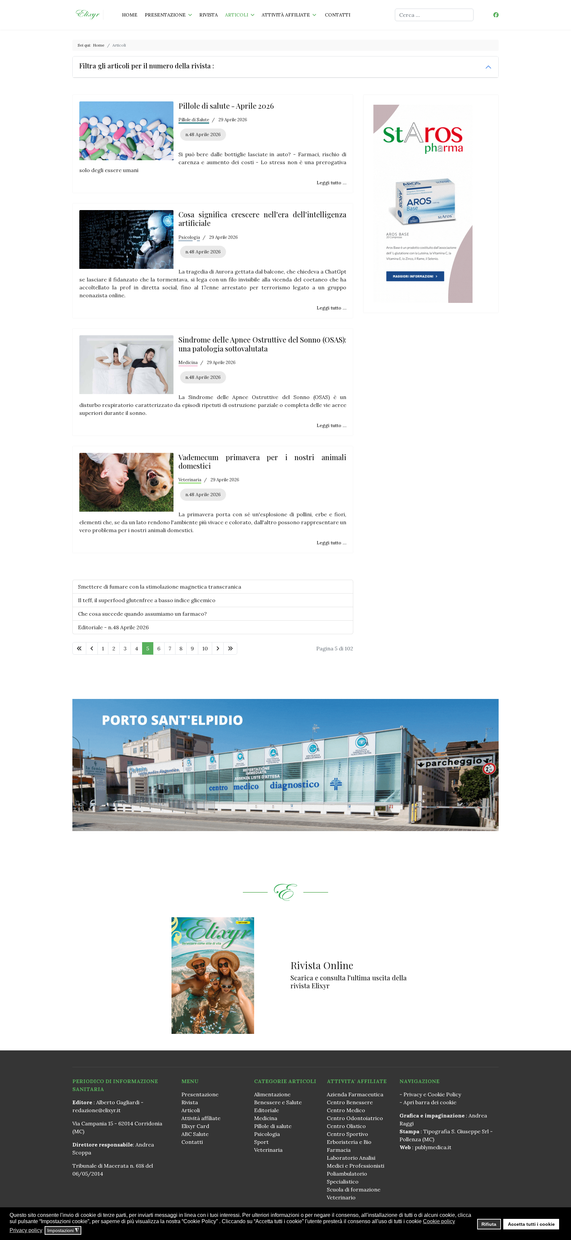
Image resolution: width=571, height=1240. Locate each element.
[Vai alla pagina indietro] (92, 648)
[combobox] (434, 15)
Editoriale (266, 1110)
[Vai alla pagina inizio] (79, 648)
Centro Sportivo (347, 1134)
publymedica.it (433, 1147)
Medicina (188, 362)
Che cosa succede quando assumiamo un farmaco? (142, 613)
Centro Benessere (350, 1102)
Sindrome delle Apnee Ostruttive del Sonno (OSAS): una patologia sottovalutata (262, 344)
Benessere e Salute (278, 1102)
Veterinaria (189, 480)
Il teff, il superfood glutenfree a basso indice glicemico (146, 600)
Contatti (337, 15)
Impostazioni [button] (63, 1230)
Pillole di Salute (193, 120)
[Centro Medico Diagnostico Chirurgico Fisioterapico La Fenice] (285, 765)
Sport (261, 1142)
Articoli (236, 15)
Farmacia (339, 1150)
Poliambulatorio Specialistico (347, 1177)
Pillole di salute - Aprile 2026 (226, 106)
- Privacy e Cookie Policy (430, 1094)
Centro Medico (346, 1110)
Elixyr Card (195, 1126)
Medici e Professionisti (355, 1165)
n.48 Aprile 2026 (203, 134)
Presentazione (165, 15)
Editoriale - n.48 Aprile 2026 (113, 627)
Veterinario (341, 1197)
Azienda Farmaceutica (355, 1094)
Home (129, 15)
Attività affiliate (286, 15)
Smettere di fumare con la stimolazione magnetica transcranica (159, 586)
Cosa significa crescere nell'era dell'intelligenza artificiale (262, 218)
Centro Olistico (346, 1126)
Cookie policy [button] (439, 1221)
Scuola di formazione (353, 1189)
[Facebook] (496, 15)
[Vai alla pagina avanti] (218, 648)
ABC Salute (195, 1134)
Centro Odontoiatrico (355, 1118)
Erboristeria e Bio (349, 1142)
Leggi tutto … (331, 183)
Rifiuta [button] (488, 1224)
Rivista (208, 15)
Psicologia (189, 237)
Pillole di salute (272, 1126)
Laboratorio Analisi (351, 1157)
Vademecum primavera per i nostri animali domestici (262, 461)
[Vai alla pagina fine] (230, 648)
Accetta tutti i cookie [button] (531, 1224)
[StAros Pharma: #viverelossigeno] (430, 204)
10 (205, 648)
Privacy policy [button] (26, 1230)
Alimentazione (272, 1094)
